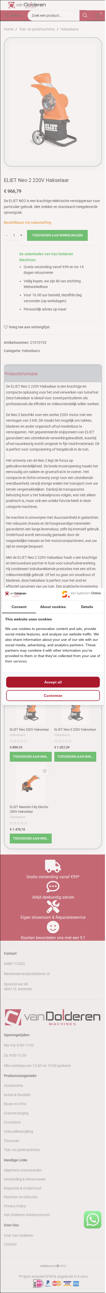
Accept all (53, 682)
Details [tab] (87, 607)
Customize (53, 695)
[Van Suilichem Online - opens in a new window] (81, 594)
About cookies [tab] (53, 607)
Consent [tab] (19, 607)
